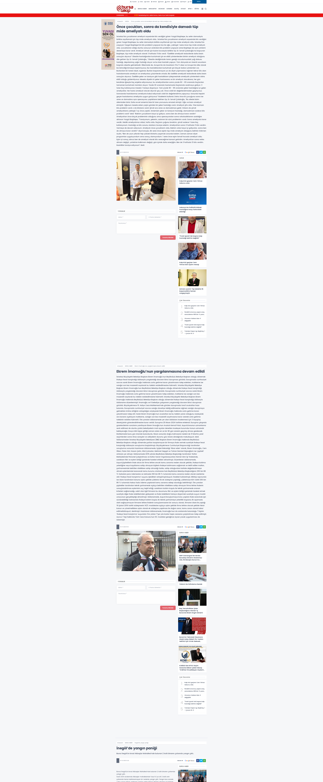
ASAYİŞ (176, 9)
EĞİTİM (197, 9)
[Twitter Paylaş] (201, 152)
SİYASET (183, 9)
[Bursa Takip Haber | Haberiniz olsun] (124, 9)
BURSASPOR (152, 9)
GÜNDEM (169, 9)
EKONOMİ (161, 9)
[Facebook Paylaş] (197, 152)
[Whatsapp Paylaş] (204, 152)
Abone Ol (180, 152)
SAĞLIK (127, 21)
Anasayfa (120, 21)
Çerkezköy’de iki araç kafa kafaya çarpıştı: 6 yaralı (151, 15)
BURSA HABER (142, 9)
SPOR (189, 9)
